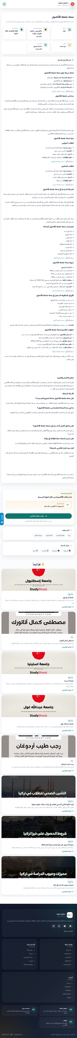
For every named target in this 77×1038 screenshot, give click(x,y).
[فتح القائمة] (4, 4)
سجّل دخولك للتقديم (37, 516)
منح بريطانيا (67, 987)
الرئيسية (70, 931)
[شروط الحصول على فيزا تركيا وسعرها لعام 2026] (38, 827)
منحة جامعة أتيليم (58, 320)
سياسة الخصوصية (28, 957)
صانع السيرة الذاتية (28, 964)
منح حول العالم (66, 994)
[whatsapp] (59, 926)
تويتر (34, 551)
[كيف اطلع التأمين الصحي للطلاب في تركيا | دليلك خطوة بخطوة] (38, 787)
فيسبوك (65, 551)
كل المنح (68, 950)
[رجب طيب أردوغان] (38, 746)
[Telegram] (64, 926)
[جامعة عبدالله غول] (38, 706)
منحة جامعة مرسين (58, 184)
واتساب (44, 551)
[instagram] (53, 926)
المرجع (68, 997)
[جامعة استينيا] (38, 663)
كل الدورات (67, 957)
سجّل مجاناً (30, 950)
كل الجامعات (67, 954)
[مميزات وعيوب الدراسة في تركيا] (38, 867)
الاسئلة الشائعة (5, 1034)
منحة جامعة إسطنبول (57, 161)
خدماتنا (31, 954)
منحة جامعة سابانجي (58, 91)
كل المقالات (67, 961)
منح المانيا (67, 990)
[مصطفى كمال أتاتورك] (38, 623)
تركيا (69, 535)
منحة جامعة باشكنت (58, 290)
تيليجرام (54, 551)
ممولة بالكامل (38, 535)
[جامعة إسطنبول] (38, 580)
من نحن (68, 983)
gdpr (11, 1034)
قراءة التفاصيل (66, 607)
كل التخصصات (66, 964)
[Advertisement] (38, 121)
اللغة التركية (49, 535)
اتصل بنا (31, 961)
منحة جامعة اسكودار (58, 351)
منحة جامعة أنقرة (59, 258)
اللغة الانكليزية (60, 535)
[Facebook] (70, 926)
